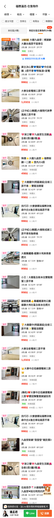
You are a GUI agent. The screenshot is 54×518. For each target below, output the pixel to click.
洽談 (46, 513)
